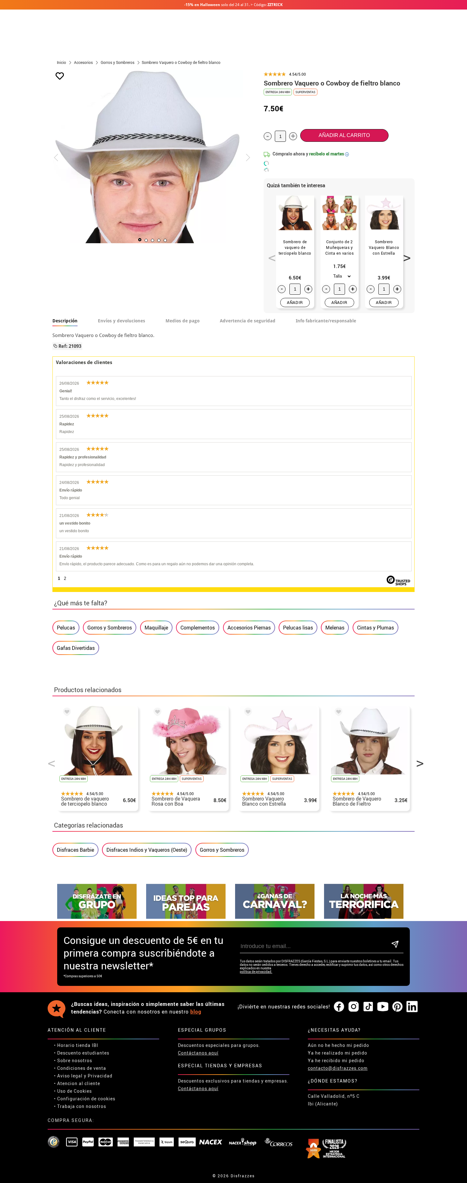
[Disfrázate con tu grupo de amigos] (97, 917)
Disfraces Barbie (75, 849)
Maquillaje (156, 627)
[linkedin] (412, 1007)
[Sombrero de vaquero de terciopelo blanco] (66, 713)
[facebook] (339, 1007)
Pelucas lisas (298, 627)
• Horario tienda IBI (76, 1045)
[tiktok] (368, 1007)
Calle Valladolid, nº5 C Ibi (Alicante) (334, 1100)
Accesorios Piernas (249, 627)
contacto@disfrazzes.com (338, 1068)
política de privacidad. (256, 971)
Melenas (334, 627)
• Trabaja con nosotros (80, 1106)
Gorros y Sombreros (109, 627)
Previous (270, 254)
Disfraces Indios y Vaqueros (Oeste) (146, 849)
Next (405, 254)
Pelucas (66, 627)
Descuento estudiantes (83, 1053)
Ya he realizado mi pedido (337, 1053)
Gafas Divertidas (76, 647)
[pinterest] (397, 1007)
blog (195, 1011)
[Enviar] (395, 944)
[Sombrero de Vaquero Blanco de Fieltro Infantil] (337, 713)
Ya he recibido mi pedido (336, 1060)
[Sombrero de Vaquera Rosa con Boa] (156, 713)
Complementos (197, 627)
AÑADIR (295, 302)
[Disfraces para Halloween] (363, 917)
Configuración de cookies (86, 1099)
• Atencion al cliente (77, 1083)
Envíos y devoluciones (121, 320)
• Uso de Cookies (73, 1091)
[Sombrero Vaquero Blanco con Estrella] (247, 713)
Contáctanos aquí (198, 1053)
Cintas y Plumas (375, 627)
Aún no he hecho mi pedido (338, 1045)
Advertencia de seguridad (247, 320)
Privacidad (100, 1076)
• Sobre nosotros (73, 1060)
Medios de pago (183, 320)
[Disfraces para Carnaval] (275, 917)
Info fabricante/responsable (326, 320)
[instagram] (353, 1007)
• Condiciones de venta (80, 1068)
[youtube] (382, 1007)
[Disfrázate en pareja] (186, 917)
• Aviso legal (68, 1076)
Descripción (65, 320)
